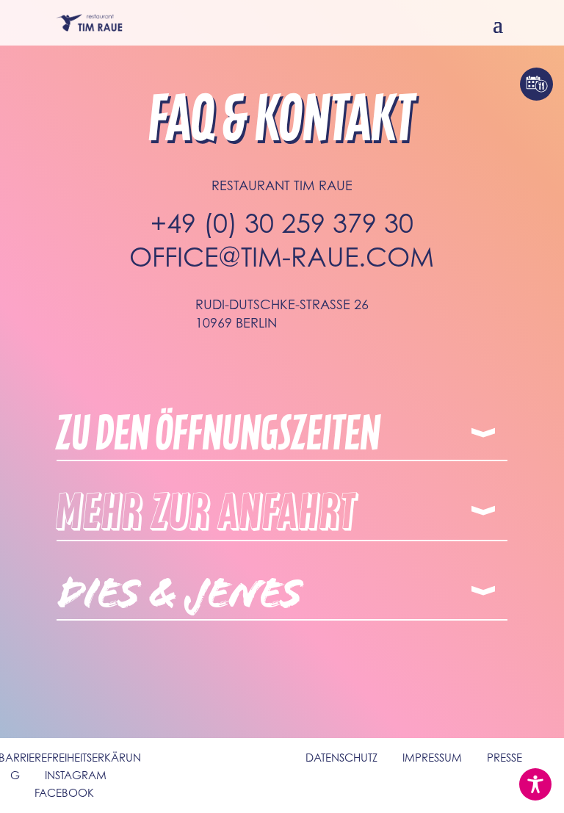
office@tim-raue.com (281, 256)
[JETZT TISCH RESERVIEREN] (536, 84)
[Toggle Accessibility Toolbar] (535, 784)
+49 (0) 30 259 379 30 (282, 223)
